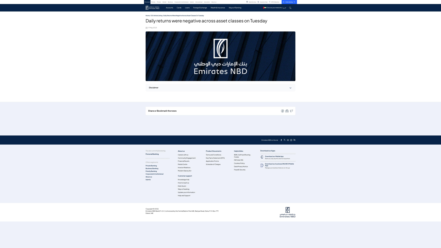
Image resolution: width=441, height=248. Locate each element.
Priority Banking (151, 171)
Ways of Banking (235, 8)
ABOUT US (213, 2)
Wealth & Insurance (218, 8)
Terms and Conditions (213, 155)
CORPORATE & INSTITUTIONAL (181, 2)
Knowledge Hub (183, 179)
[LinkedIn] (294, 140)
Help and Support (184, 195)
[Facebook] (281, 140)
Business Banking (152, 168)
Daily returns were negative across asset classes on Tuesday (183, 15)
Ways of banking (183, 189)
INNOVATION (207, 2)
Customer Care (264, 2)
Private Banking (151, 166)
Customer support (185, 176)
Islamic (148, 179)
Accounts (169, 8)
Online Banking (289, 2)
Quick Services (252, 2)
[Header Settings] (218, 2)
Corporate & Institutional (154, 174)
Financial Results (183, 161)
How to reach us (183, 183)
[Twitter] (284, 140)
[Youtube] (288, 140)
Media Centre (182, 164)
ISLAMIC (192, 2)
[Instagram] (291, 140)
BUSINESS (170, 2)
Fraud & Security (239, 170)
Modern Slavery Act (184, 171)
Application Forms (212, 161)
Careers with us (183, 155)
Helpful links (238, 151)
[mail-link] (282, 111)
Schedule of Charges (213, 164)
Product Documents (213, 151)
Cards (179, 8)
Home (148, 15)
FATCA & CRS (238, 160)
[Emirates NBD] (154, 7)
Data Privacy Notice (241, 166)
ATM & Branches (275, 2)
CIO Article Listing (156, 15)
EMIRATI (164, 2)
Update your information (186, 192)
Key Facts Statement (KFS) (215, 158)
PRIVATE (159, 2)
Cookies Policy (239, 163)
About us (149, 177)
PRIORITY (153, 2)
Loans (187, 8)
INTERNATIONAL (198, 2)
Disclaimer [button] (153, 87)
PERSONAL (147, 2)
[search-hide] (290, 7)
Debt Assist (182, 186)
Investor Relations (184, 167)
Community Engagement (187, 158)
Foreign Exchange (200, 8)
